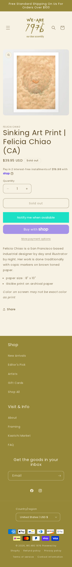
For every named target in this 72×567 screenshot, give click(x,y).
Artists (12, 374)
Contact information (50, 556)
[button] (8, 27)
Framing (14, 427)
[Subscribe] (59, 475)
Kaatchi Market (19, 436)
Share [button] (11, 309)
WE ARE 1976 (33, 545)
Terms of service (23, 556)
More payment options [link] (36, 239)
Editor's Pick (17, 365)
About (12, 418)
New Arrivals (17, 356)
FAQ (11, 445)
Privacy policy (52, 550)
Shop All (14, 392)
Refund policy (31, 550)
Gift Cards (15, 383)
